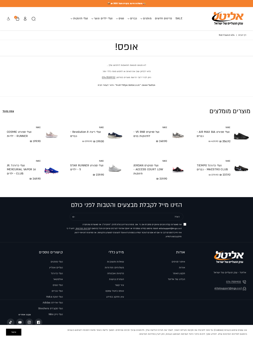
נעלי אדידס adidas (53, 302)
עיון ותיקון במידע (115, 296)
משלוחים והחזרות (114, 267)
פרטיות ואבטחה (115, 273)
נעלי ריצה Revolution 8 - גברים (85, 134)
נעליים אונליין (56, 267)
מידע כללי (116, 252)
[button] (145, 18)
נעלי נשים (58, 285)
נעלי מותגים (57, 261)
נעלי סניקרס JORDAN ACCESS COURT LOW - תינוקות (148, 169)
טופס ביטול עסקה (114, 291)
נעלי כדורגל (57, 273)
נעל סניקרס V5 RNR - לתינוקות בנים (146, 134)
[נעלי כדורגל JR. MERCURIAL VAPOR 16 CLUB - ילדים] (51, 170)
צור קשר (119, 285)
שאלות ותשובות (115, 261)
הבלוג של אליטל (176, 279)
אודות (180, 252)
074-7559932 (108, 77)
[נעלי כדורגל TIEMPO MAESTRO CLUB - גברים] (241, 168)
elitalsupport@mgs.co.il (228, 288)
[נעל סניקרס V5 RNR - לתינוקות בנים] (178, 134)
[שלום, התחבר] (25, 19)
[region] (126, 332)
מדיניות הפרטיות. (82, 228)
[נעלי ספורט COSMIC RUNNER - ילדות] (51, 134)
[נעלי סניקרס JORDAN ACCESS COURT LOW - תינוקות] (178, 170)
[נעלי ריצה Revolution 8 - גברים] (115, 134)
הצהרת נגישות (116, 279)
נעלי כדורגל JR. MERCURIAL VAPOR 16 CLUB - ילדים (21, 169)
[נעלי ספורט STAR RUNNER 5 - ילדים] (115, 168)
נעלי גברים (57, 291)
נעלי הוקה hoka (54, 296)
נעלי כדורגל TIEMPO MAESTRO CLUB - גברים (212, 167)
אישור (13, 332)
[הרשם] (73, 217)
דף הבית (242, 35)
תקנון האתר (179, 273)
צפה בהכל (8, 111)
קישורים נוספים (51, 252)
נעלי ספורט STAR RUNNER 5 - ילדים (86, 167)
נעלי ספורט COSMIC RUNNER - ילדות (19, 134)
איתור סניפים (178, 261)
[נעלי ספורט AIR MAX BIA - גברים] (241, 134)
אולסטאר (58, 279)
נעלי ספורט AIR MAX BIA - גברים (213, 134)
